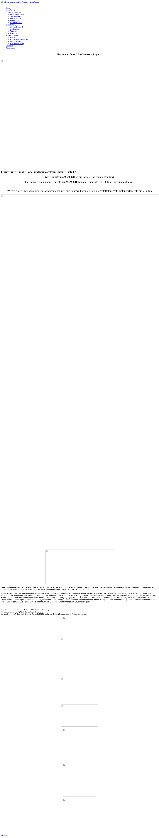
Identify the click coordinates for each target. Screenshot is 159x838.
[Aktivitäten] (15, 25)
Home (8, 8)
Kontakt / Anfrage (12, 35)
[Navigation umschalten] (2, 4)
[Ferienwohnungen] (20, 12)
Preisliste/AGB (15, 18)
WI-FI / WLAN (16, 23)
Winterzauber (10, 48)
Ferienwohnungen (12, 12)
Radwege (13, 33)
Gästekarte (9, 46)
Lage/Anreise (10, 10)
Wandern (13, 31)
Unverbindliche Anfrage (19, 39)
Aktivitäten (10, 25)
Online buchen (15, 42)
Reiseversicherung (17, 44)
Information (14, 21)
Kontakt (13, 37)
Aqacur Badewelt (16, 27)
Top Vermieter (15, 16)
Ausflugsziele (15, 29)
